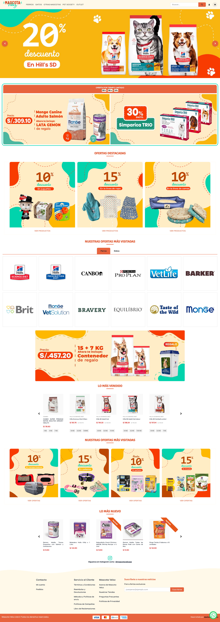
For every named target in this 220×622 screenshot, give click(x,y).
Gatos (116, 251)
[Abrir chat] (213, 615)
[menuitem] (29, 4)
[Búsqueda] (202, 4)
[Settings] (5, 44)
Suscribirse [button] (177, 589)
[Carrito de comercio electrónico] (214, 4)
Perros (104, 251)
